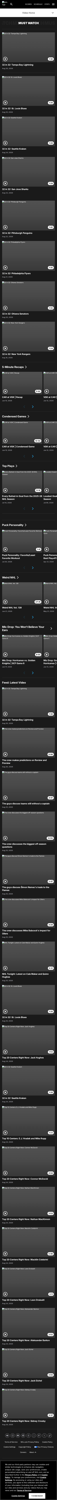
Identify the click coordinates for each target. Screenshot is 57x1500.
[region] (28, 1480)
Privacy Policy (31, 1475)
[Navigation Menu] (53, 4)
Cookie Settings (18, 1496)
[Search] (11, 4)
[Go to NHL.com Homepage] (5, 4)
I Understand (37, 1496)
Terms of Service (24, 1490)
